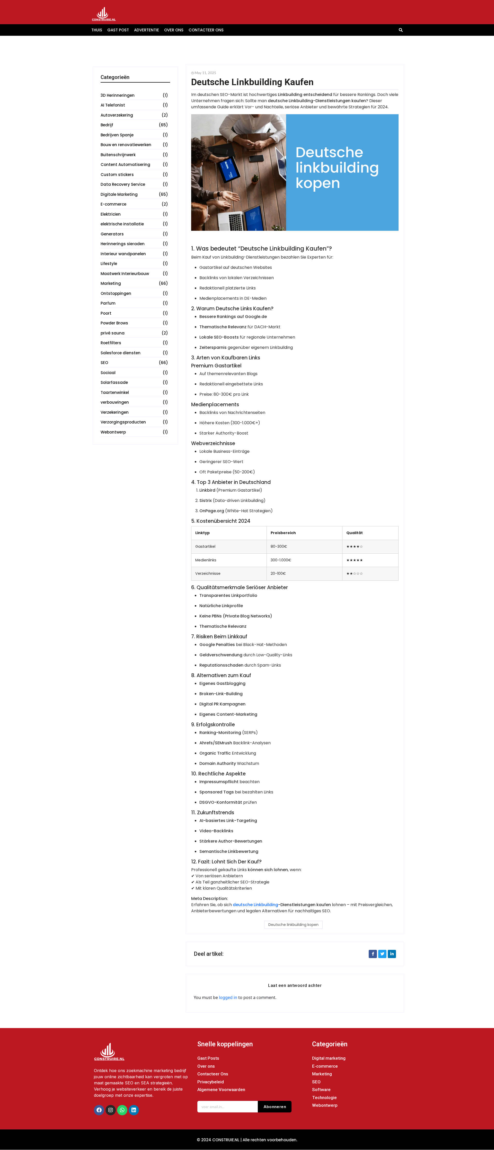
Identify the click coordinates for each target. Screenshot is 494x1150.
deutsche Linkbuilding (255, 905)
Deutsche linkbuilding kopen (293, 924)
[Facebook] (99, 1110)
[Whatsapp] (122, 1110)
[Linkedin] (134, 1110)
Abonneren (274, 1106)
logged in (228, 997)
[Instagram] (110, 1110)
